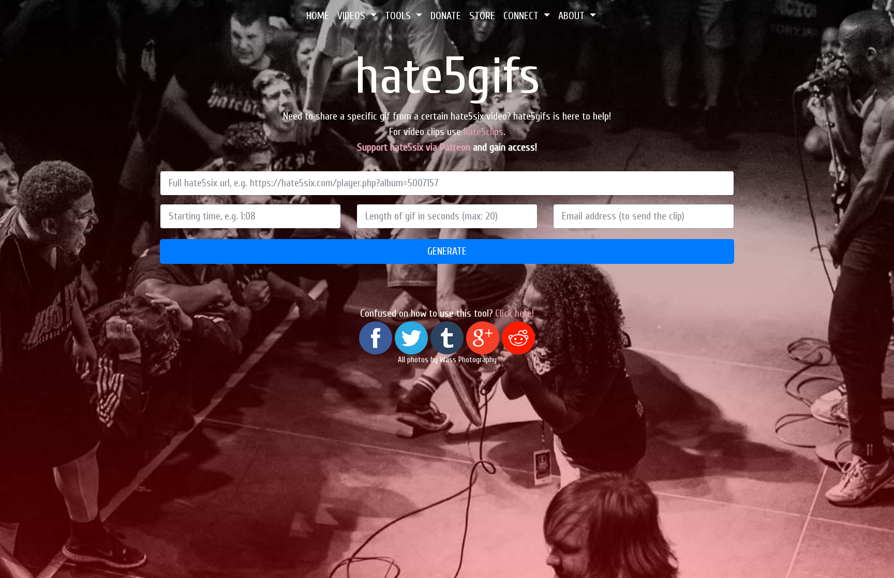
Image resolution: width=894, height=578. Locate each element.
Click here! (514, 313)
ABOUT (572, 16)
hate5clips (483, 132)
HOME (317, 16)
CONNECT (522, 16)
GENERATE (447, 251)
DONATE (445, 16)
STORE (482, 16)
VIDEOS (352, 16)
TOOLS (399, 16)
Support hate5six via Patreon (413, 147)
